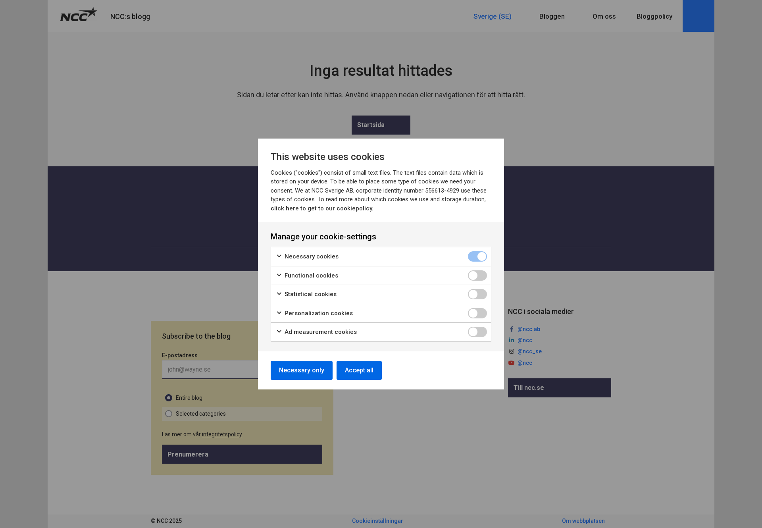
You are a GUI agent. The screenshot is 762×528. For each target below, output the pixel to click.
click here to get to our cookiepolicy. (322, 208)
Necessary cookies (311, 256)
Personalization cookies (318, 313)
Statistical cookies (310, 294)
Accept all (359, 370)
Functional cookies (310, 275)
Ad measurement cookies (320, 331)
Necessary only (301, 370)
